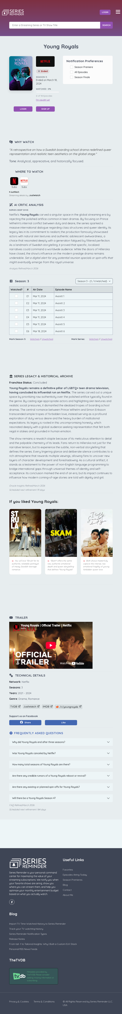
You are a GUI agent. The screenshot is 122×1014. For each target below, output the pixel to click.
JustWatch (34, 195)
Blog (65, 884)
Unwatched (47, 339)
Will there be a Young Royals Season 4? (34, 798)
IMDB (46, 706)
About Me (68, 894)
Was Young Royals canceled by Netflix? (34, 753)
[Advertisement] (63, 125)
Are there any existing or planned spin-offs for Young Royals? (46, 786)
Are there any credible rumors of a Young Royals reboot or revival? (49, 775)
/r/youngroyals (69, 706)
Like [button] (63, 722)
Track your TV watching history (26, 928)
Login (105, 12)
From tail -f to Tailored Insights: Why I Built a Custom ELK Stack (43, 943)
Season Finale (83, 77)
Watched (34, 339)
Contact (67, 889)
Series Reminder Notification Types (28, 933)
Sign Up (45, 109)
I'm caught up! (43, 100)
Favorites (68, 869)
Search (106, 25)
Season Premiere (84, 67)
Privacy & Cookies (19, 1001)
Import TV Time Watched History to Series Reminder (37, 923)
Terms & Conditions (44, 1001)
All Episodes (82, 72)
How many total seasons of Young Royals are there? (41, 764)
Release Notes (17, 938)
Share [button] (27, 722)
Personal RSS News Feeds (23, 949)
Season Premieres (72, 879)
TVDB (14, 706)
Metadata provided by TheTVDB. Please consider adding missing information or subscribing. (40, 976)
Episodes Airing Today (75, 874)
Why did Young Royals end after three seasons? (38, 742)
